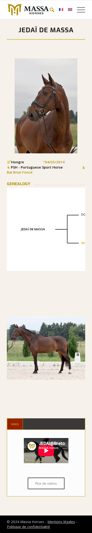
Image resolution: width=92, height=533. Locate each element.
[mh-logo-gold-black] (38, 9)
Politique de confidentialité (28, 526)
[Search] (49, 9)
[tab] (15, 424)
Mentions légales (61, 521)
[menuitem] (49, 9)
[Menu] (78, 9)
